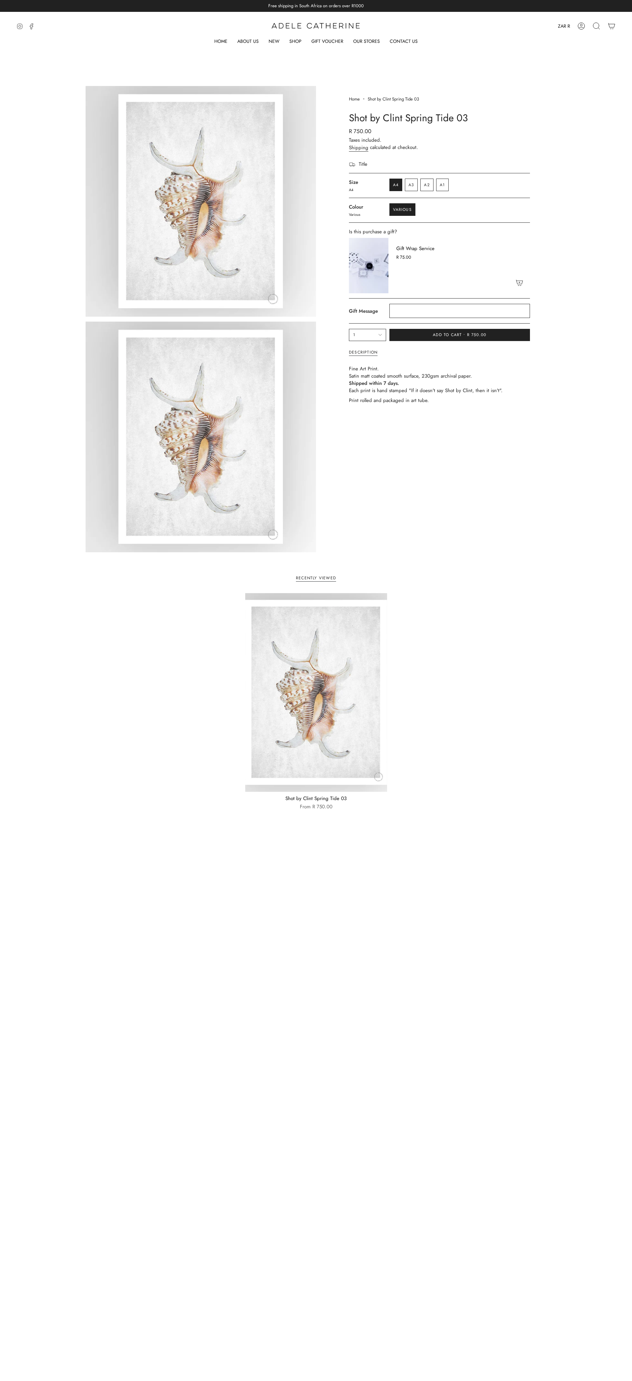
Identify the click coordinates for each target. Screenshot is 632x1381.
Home (354, 99)
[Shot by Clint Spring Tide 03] (316, 692)
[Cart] (611, 26)
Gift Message (363, 311)
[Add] (519, 282)
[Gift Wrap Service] (368, 265)
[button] (295, 42)
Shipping (358, 147)
